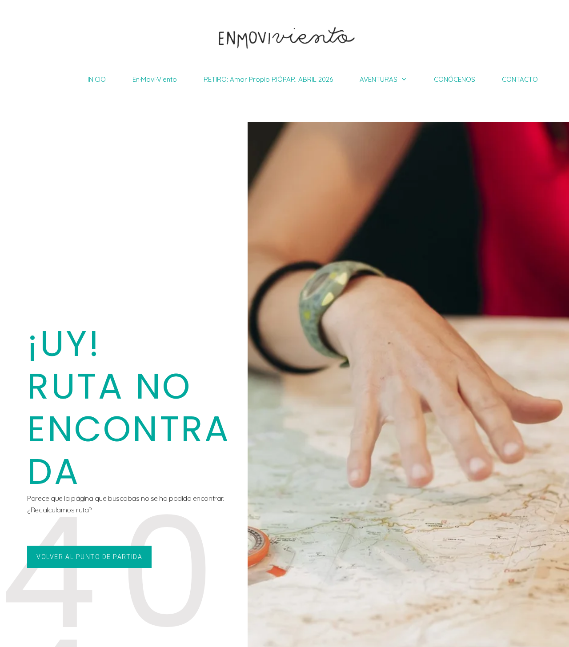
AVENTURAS (378, 79)
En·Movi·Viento (154, 79)
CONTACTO (520, 79)
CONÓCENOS (454, 79)
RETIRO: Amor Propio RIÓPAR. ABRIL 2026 (268, 79)
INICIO (97, 79)
